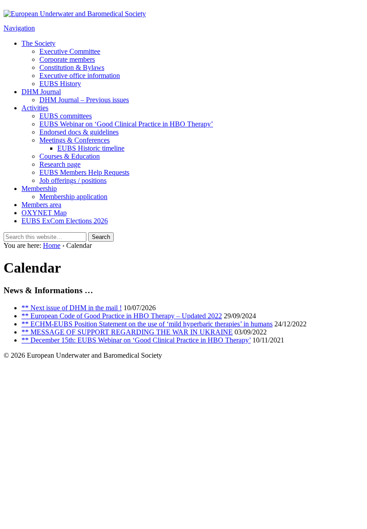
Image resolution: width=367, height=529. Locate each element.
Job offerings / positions (73, 180)
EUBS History (60, 83)
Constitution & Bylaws (71, 67)
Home (51, 245)
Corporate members (67, 59)
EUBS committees (65, 116)
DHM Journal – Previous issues (84, 100)
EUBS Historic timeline (90, 148)
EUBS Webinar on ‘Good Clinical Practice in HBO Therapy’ (126, 124)
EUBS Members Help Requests (84, 172)
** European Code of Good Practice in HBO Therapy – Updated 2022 (121, 316)
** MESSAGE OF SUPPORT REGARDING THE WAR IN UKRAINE (127, 332)
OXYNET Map (44, 213)
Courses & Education (69, 156)
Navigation (19, 28)
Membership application (73, 196)
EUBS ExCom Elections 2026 (64, 221)
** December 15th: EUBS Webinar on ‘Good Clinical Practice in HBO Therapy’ (136, 340)
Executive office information (79, 75)
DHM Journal (41, 91)
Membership (39, 188)
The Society (38, 43)
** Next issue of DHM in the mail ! (71, 308)
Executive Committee (69, 51)
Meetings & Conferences (74, 140)
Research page (60, 164)
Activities (34, 108)
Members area (41, 204)
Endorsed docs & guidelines (79, 132)
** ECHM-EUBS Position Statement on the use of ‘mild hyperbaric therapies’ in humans (147, 324)
